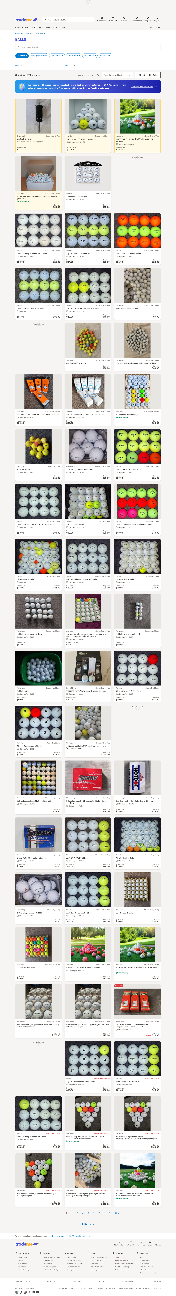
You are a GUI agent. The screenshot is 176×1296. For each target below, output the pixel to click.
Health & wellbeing (122, 1267)
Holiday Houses (128, 1281)
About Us (73, 1288)
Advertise (99, 1288)
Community (144, 1253)
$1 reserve (22, 1267)
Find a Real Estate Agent (52, 1270)
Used (69, 65)
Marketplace (23, 1253)
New (20, 65)
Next (117, 1213)
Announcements (145, 1260)
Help (141, 1257)
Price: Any (104, 56)
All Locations (56, 56)
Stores (40, 27)
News (91, 1288)
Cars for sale (71, 1257)
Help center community (148, 1273)
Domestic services (121, 1260)
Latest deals (22, 1257)
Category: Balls (38, 55)
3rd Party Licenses (146, 1267)
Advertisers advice (97, 1267)
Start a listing (119, 1245)
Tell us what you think (81, 1236)
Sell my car (71, 1270)
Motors (70, 1253)
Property (46, 1253)
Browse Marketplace (24, 27)
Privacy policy (111, 1288)
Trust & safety (145, 1263)
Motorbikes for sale (74, 1260)
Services (119, 1253)
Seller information (146, 1270)
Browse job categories (99, 1257)
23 (108, 1213)
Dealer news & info (73, 1267)
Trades (117, 1257)
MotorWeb (77, 1281)
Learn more (60, 1236)
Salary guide (95, 1270)
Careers (83, 1288)
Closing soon (23, 1263)
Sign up (148, 21)
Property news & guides (51, 1257)
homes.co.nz (51, 1281)
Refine (22, 55)
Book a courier (59, 27)
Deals (47, 27)
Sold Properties (48, 1260)
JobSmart (94, 1263)
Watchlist (130, 1245)
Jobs (93, 1253)
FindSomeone (156, 1281)
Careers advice (96, 1260)
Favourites (141, 1245)
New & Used (73, 56)
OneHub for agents (49, 1267)
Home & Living (23, 1270)
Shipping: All (89, 56)
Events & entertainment (124, 1263)
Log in (156, 21)
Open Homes (47, 1263)
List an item (155, 27)
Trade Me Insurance (22, 1281)
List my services (121, 1270)
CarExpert (101, 1281)
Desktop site (62, 1288)
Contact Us (157, 1288)
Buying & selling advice (75, 1263)
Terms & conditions (126, 1288)
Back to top (89, 1224)
